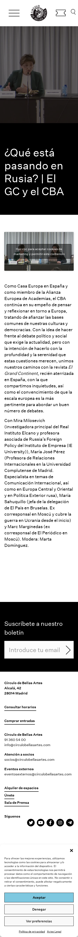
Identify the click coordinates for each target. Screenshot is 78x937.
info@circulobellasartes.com (27, 744)
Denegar (39, 909)
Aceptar (39, 897)
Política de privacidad (32, 931)
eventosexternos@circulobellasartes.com (38, 774)
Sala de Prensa (16, 802)
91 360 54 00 (15, 739)
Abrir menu (14, 14)
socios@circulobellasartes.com (29, 759)
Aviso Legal (54, 931)
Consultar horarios (20, 707)
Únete (9, 795)
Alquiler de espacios (21, 787)
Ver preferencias (39, 921)
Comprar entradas (61, 13)
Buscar (73, 13)
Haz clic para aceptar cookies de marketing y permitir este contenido (39, 251)
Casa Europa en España (41, 286)
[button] (71, 850)
